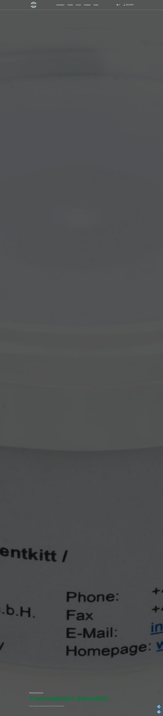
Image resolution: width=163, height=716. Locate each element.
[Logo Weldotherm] (33, 5)
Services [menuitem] (78, 5)
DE (119, 4)
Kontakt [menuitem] (96, 5)
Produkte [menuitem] (70, 5)
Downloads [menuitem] (87, 5)
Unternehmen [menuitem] (60, 5)
